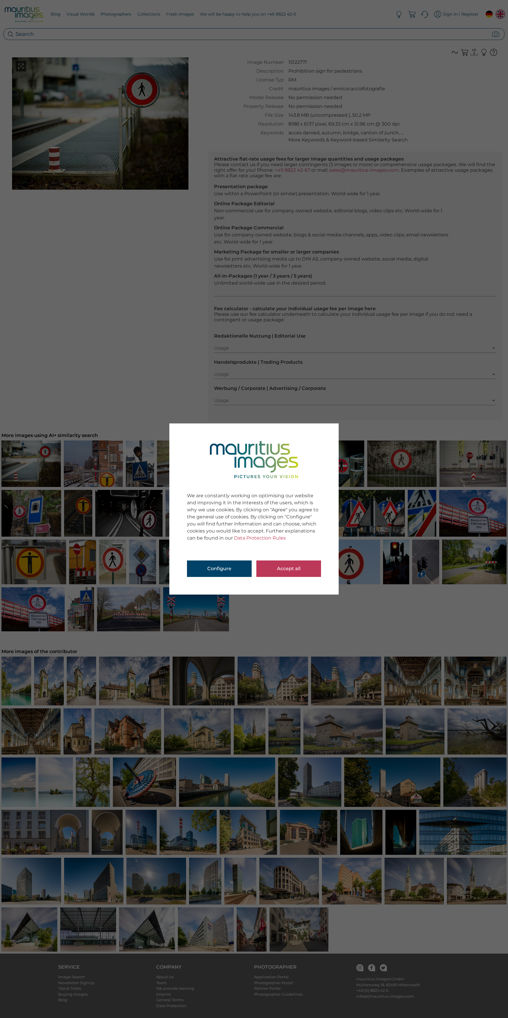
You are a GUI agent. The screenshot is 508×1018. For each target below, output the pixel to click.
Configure (219, 568)
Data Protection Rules (260, 538)
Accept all (288, 568)
